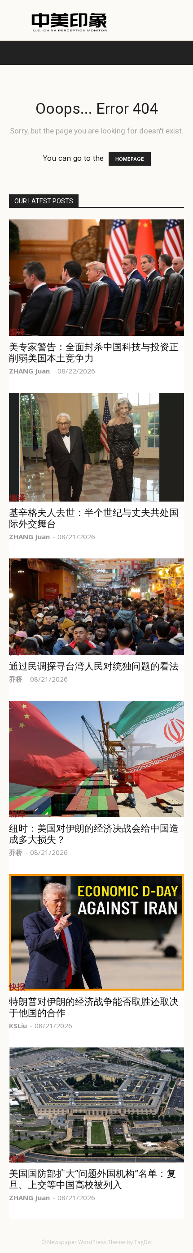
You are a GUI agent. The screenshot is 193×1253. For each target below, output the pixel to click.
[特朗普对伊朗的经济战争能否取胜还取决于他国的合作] (96, 932)
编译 (17, 332)
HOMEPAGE (129, 159)
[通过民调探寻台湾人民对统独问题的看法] (96, 606)
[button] (180, 53)
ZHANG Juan (29, 370)
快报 (17, 651)
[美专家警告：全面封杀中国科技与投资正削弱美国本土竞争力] (96, 277)
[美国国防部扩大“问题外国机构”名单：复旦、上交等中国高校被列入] (96, 1105)
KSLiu (18, 1025)
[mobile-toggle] (15, 53)
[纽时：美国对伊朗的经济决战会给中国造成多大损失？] (96, 759)
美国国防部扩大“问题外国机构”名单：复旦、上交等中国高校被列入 (92, 1179)
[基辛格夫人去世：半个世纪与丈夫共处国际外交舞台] (96, 447)
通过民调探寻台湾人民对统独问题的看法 (94, 666)
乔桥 (15, 678)
